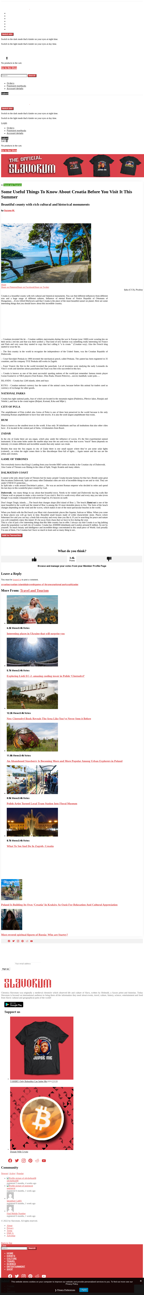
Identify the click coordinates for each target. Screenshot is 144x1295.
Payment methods (16, 86)
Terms (9, 1230)
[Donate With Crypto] (41, 1149)
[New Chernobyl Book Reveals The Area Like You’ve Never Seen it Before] (75, 695)
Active (12, 1173)
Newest (4, 1173)
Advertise (11, 1235)
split (70, 584)
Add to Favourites (11, 535)
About (9, 1225)
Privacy (10, 1228)
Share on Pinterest (9, 287)
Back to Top (6, 1243)
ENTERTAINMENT (16, 26)
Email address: (7, 963)
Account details (15, 88)
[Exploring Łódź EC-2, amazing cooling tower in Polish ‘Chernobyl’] (75, 652)
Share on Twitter (41, 287)
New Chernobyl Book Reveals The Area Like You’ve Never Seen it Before (49, 718)
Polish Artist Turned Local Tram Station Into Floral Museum (42, 803)
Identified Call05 (14, 1201)
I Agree (84, 1290)
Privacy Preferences (66, 1290)
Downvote (109, 559)
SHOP (10, 29)
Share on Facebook (25, 287)
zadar (75, 584)
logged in (17, 579)
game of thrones (44, 584)
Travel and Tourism (34, 590)
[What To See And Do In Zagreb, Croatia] (75, 822)
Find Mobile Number (16, 1213)
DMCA (10, 1233)
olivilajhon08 (12, 1181)
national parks (60, 584)
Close (3, 1245)
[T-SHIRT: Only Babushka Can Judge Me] (41, 1079)
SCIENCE (11, 24)
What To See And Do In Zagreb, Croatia (30, 846)
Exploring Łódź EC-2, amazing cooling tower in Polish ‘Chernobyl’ (46, 676)
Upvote (34, 559)
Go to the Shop (9, 68)
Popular (20, 1173)
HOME (10, 13)
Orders (10, 83)
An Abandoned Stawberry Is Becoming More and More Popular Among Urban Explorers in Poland (64, 761)
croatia (5, 584)
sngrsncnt (11, 1188)
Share (3, 284)
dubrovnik (29, 584)
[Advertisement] (54, 321)
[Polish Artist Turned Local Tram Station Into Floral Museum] (75, 780)
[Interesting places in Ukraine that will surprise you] (75, 610)
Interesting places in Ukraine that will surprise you (36, 633)
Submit (4, 93)
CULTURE (12, 18)
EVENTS (11, 16)
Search (32, 76)
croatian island (16, 584)
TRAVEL (11, 21)
